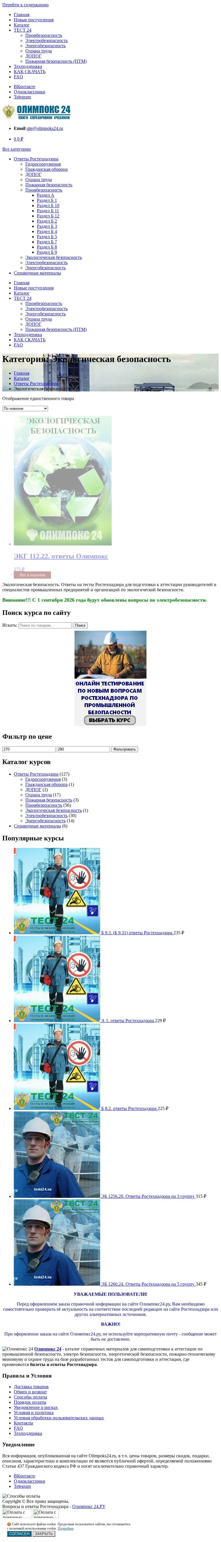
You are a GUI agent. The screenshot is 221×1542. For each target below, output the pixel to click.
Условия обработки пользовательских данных (59, 1417)
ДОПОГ (33, 56)
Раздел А (45, 195)
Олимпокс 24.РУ (88, 1506)
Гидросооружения (43, 164)
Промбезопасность (43, 35)
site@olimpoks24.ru (44, 128)
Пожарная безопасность (48, 184)
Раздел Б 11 (48, 210)
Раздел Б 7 (47, 241)
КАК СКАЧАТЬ (29, 71)
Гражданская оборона (46, 169)
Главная (21, 14)
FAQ (18, 76)
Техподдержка (28, 66)
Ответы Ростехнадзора (36, 158)
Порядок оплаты (30, 1402)
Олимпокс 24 (47, 1348)
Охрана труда (38, 50)
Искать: (9, 625)
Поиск (80, 625)
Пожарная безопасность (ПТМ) (56, 61)
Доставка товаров (31, 1386)
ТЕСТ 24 (22, 30)
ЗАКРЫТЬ (44, 1534)
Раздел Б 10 (48, 205)
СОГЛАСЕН (19, 1534)
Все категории (16, 149)
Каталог (22, 24)
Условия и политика (34, 1412)
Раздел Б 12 (48, 215)
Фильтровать (124, 749)
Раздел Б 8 (47, 247)
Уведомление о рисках (36, 1407)
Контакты (23, 1422)
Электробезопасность (46, 40)
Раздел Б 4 (47, 231)
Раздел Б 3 (47, 226)
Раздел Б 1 (47, 200)
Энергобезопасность (45, 45)
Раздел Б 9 (47, 252)
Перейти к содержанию (25, 4)
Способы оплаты (30, 1397)
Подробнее (66, 1528)
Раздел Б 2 (47, 221)
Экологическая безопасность (53, 257)
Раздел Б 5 (47, 236)
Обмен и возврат (30, 1391)
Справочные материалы (37, 272)
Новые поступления (34, 19)
